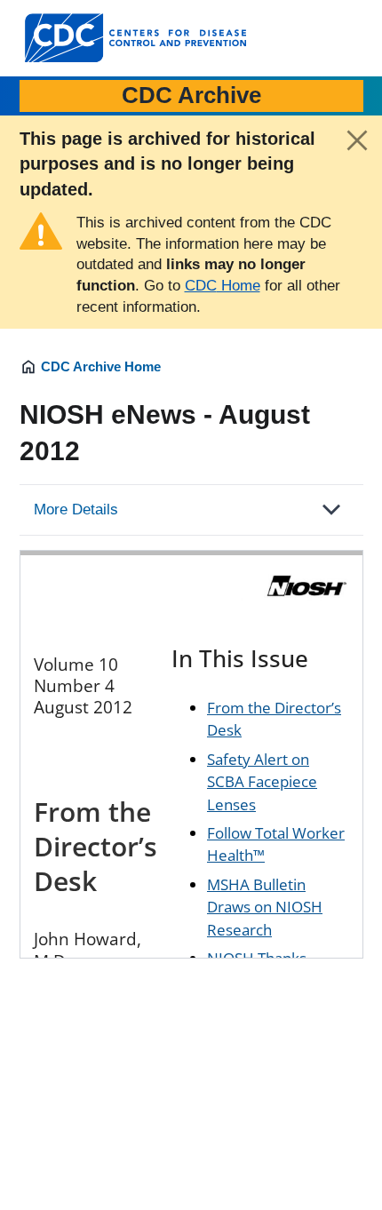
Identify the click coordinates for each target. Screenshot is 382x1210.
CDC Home (222, 285)
